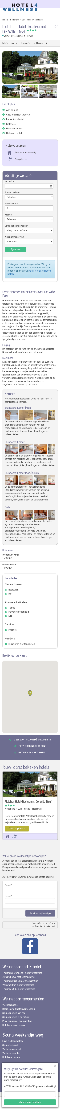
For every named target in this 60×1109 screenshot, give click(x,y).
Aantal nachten (12, 192)
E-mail (8, 896)
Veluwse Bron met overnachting (18, 985)
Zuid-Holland (27, 19)
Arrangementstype (14, 237)
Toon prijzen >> (17, 828)
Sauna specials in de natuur (15, 1017)
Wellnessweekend (11, 1049)
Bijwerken (15, 249)
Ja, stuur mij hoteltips (40, 913)
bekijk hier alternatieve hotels (29, 272)
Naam (8, 885)
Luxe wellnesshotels (12, 1041)
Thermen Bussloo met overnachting (20, 981)
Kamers (8, 214)
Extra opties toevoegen (16, 226)
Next (55, 68)
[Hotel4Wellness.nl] (20, 7)
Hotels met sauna (11, 1057)
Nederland (14, 19)
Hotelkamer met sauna (13, 1025)
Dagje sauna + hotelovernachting (18, 1009)
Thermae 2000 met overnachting (18, 989)
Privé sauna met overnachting (17, 1021)
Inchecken (10, 181)
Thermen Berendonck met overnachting (22, 973)
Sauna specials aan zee (13, 1013)
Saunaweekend (10, 1045)
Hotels (5, 19)
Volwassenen (11, 203)
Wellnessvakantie (11, 1053)
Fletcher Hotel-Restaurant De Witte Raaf (28, 801)
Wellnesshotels (10, 1005)
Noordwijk (39, 19)
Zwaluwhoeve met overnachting (18, 977)
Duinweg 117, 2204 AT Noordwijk (18, 35)
